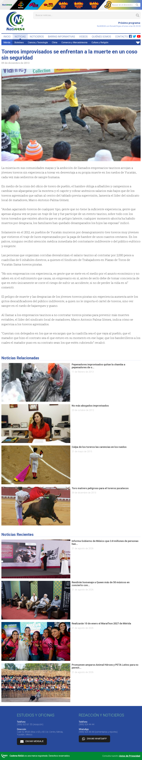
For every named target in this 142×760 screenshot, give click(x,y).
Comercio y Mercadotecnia (74, 42)
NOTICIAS (20, 36)
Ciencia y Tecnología (38, 42)
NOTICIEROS (37, 36)
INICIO (7, 36)
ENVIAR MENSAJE (34, 741)
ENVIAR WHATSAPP (97, 738)
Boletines (19, 42)
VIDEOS (83, 36)
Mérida (6, 42)
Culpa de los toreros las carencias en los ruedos (99, 446)
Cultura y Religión (100, 42)
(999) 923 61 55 (24, 724)
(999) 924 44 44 (86, 724)
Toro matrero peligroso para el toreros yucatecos (100, 488)
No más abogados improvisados (90, 405)
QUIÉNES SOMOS (101, 36)
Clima (54, 42)
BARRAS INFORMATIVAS (61, 36)
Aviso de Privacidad (129, 756)
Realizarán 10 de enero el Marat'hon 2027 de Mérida (101, 623)
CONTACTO (121, 36)
